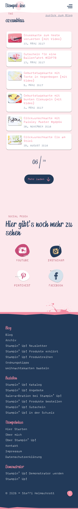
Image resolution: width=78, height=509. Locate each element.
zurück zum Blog (59, 15)
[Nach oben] (70, 493)
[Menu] (70, 6)
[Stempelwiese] (15, 6)
